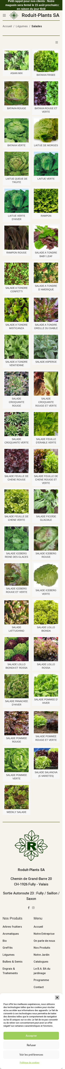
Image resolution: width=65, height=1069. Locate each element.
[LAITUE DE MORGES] (46, 130)
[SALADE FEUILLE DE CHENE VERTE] (16, 501)
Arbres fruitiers (12, 926)
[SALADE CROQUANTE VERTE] (16, 424)
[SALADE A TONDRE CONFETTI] (16, 274)
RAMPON (46, 215)
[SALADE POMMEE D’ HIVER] (46, 685)
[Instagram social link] (33, 907)
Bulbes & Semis (13, 961)
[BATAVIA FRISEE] (46, 61)
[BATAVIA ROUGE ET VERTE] (46, 93)
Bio (5, 940)
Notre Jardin (41, 954)
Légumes (22, 26)
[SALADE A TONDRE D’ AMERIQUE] (46, 273)
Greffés (8, 947)
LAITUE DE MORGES (46, 145)
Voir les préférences (31, 1054)
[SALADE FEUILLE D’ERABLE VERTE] (46, 424)
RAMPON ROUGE (16, 252)
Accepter (31, 1035)
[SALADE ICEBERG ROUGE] (46, 538)
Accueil (7, 26)
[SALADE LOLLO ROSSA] (46, 649)
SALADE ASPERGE (46, 361)
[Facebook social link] (29, 907)
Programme (41, 980)
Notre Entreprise (44, 933)
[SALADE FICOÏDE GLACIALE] (46, 501)
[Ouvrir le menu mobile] (4, 15)
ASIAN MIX (16, 73)
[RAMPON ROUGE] (16, 238)
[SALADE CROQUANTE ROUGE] (16, 384)
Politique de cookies (29, 1062)
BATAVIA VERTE (16, 145)
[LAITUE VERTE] (46, 164)
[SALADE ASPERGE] (46, 347)
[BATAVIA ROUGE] (16, 93)
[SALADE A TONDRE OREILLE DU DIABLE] (46, 310)
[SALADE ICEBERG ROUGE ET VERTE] (16, 574)
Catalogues (41, 961)
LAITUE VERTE (46, 178)
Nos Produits (42, 947)
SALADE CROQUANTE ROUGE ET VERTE (46, 402)
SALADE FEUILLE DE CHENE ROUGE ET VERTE (46, 479)
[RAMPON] (46, 201)
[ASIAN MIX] (16, 60)
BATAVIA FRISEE (46, 75)
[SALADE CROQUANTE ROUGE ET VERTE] (46, 384)
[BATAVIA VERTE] (16, 130)
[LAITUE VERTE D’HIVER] (16, 201)
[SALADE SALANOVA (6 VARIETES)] (46, 758)
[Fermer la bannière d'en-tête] (58, 5)
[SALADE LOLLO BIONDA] (46, 612)
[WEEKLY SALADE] (16, 797)
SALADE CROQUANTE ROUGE (16, 402)
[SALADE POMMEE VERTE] (16, 760)
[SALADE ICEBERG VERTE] (46, 575)
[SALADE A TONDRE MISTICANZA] (16, 310)
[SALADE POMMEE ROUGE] (16, 723)
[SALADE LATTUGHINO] (16, 612)
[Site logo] (14, 15)
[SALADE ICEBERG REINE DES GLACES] (16, 538)
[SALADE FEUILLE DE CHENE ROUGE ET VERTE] (46, 461)
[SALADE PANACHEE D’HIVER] (16, 686)
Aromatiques (11, 933)
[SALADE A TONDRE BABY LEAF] (46, 238)
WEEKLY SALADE (16, 812)
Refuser (31, 1045)
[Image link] (31, 845)
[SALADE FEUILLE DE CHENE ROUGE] (16, 461)
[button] (57, 997)
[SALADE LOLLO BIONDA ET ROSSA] (16, 649)
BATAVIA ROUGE (16, 108)
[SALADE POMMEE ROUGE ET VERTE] (46, 722)
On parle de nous (44, 940)
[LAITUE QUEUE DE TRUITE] (16, 164)
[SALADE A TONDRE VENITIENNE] (16, 347)
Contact (39, 987)
